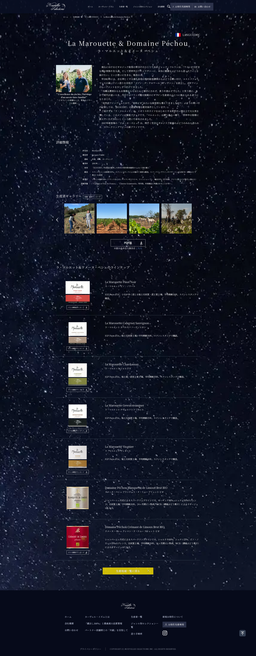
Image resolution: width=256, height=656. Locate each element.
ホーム (90, 6)
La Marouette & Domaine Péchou (116, 17)
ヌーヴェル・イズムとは (97, 616)
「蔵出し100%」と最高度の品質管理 (103, 623)
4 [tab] (77, 235)
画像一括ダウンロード (93, 197)
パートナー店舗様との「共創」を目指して (106, 630)
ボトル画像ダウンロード (76, 307)
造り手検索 (136, 633)
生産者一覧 (123, 6)
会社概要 (161, 6)
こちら (139, 248)
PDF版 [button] (128, 242)
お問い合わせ (204, 6)
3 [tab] (73, 235)
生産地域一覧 (78, 17)
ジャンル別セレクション (142, 6)
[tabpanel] (79, 218)
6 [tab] (85, 235)
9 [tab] (97, 235)
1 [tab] (65, 235)
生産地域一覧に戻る (128, 571)
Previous (57, 218)
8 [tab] (93, 235)
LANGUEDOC (93, 17)
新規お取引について (173, 616)
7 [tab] (89, 235)
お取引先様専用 (182, 6)
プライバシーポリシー (90, 649)
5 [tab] (81, 235)
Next (198, 218)
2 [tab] (69, 235)
